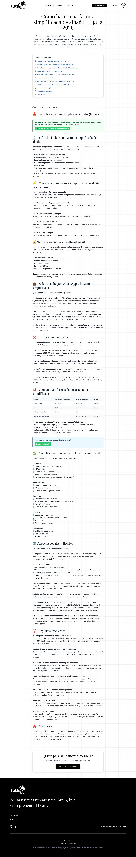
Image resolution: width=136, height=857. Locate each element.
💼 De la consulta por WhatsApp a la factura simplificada (54, 74)
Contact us (15, 819)
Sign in (115, 5)
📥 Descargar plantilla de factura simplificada (52, 128)
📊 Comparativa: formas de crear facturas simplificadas (54, 81)
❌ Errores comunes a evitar (44, 78)
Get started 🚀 (99, 5)
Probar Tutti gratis (42, 444)
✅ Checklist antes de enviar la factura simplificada (52, 84)
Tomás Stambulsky (119, 826)
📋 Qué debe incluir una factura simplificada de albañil (53, 64)
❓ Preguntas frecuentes (43, 91)
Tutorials (14, 815)
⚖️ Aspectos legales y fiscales (45, 88)
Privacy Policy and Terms (68, 843)
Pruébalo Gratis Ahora (68, 767)
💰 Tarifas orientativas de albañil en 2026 (49, 71)
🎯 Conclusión (39, 94)
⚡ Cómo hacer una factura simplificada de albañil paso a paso (56, 68)
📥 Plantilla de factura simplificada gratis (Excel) (51, 61)
